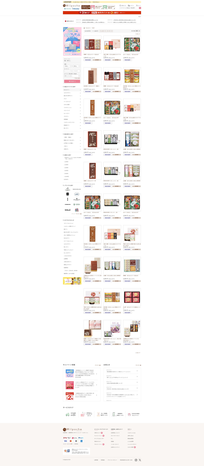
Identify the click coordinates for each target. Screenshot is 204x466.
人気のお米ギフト (67, 261)
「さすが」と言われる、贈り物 (70, 270)
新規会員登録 (130, 438)
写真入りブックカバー (68, 249)
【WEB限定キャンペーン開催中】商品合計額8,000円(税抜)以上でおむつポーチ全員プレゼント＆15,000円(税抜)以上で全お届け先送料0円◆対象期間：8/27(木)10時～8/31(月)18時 (84, 374)
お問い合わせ (130, 435)
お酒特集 (66, 258)
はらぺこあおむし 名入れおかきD (91, 212)
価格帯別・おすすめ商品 (69, 273)
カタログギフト (67, 244)
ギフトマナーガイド (115, 435)
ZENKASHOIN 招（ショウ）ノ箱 (110, 180)
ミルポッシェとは (131, 432)
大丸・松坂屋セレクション (69, 235)
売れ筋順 (102, 31)
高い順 (110, 31)
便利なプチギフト (67, 264)
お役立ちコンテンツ (115, 447)
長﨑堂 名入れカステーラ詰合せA (91, 54)
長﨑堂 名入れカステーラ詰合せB (110, 86)
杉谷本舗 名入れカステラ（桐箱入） (92, 86)
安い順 (106, 31)
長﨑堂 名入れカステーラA (90, 149)
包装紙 (112, 441)
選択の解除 (77, 78)
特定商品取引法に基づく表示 (126, 460)
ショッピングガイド (132, 444)
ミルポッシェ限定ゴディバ (69, 226)
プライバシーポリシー (112, 460)
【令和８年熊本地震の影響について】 (90, 20)
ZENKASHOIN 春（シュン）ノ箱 (110, 149)
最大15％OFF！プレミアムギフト (71, 232)
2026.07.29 (78, 20)
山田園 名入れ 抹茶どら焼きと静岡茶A (131, 149)
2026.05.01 (78, 22)
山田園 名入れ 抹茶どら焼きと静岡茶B (131, 180)
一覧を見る (96, 365)
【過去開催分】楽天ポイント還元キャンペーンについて (118, 371)
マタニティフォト (98, 444)
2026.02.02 (110, 22)
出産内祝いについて (115, 432)
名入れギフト (67, 238)
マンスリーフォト (98, 435)
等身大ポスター (97, 441)
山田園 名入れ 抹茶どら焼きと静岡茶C (112, 275)
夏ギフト (66, 229)
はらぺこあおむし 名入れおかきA (130, 54)
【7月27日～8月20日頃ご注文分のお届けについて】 (124, 20)
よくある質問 (130, 441)
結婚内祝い (66, 267)
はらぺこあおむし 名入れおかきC (130, 212)
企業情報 (96, 460)
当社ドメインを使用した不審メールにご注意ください (124, 22)
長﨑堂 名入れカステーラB (90, 180)
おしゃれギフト (67, 252)
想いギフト (66, 247)
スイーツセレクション (68, 241)
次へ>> (138, 34)
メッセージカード (115, 444)
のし (112, 438)
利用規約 (103, 460)
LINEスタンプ (97, 432)
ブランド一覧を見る (75, 213)
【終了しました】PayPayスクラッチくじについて (117, 377)
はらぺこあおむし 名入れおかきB (110, 117)
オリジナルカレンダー (99, 438)
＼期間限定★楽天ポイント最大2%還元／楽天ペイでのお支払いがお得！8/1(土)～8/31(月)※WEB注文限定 (84, 395)
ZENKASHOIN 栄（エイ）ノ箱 (110, 212)
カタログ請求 (130, 447)
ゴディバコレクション (68, 223)
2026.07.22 (110, 20)
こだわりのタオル (67, 255)
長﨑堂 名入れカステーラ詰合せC (130, 275)
